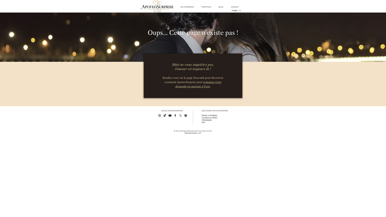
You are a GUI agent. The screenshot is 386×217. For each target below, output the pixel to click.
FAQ (203, 122)
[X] (170, 115)
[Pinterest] (185, 115)
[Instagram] (159, 115)
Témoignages (207, 120)
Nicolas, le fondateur (209, 115)
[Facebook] (175, 115)
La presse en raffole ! (210, 118)
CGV (199, 133)
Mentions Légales (191, 133)
